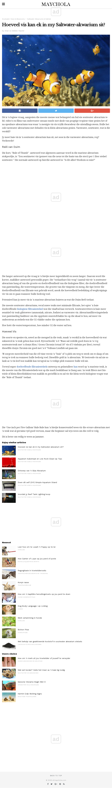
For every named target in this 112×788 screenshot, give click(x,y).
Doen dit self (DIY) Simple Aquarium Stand (37, 482)
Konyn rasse (23, 582)
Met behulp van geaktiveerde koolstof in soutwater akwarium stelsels (50, 641)
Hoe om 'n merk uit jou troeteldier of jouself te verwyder (44, 658)
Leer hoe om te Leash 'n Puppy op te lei (36, 547)
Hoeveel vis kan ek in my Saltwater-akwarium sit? (41, 447)
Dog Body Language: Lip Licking (33, 606)
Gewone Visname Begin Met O (32, 682)
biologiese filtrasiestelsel (30, 309)
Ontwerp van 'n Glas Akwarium (32, 471)
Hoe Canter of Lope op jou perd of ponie (37, 559)
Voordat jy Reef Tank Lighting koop (34, 494)
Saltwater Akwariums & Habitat (39, 19)
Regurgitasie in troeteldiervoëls (32, 570)
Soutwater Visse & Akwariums (13, 19)
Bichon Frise (23, 629)
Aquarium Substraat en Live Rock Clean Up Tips (40, 459)
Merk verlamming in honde (30, 618)
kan (76, 366)
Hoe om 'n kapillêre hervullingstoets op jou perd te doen (44, 594)
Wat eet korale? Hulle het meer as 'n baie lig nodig (41, 670)
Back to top (56, 776)
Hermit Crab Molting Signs (30, 694)
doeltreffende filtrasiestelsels (32, 366)
